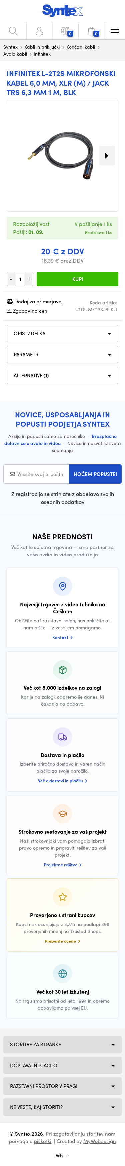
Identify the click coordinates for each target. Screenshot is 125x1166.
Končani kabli (80, 46)
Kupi (77, 279)
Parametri (27, 354)
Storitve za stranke (35, 1044)
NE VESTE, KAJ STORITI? (36, 1107)
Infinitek (42, 53)
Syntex (10, 46)
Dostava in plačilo (33, 1065)
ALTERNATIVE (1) (31, 375)
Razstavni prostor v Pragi (43, 1086)
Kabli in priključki (42, 46)
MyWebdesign (99, 1141)
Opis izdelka (29, 333)
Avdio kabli (15, 53)
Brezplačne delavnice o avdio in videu (60, 439)
